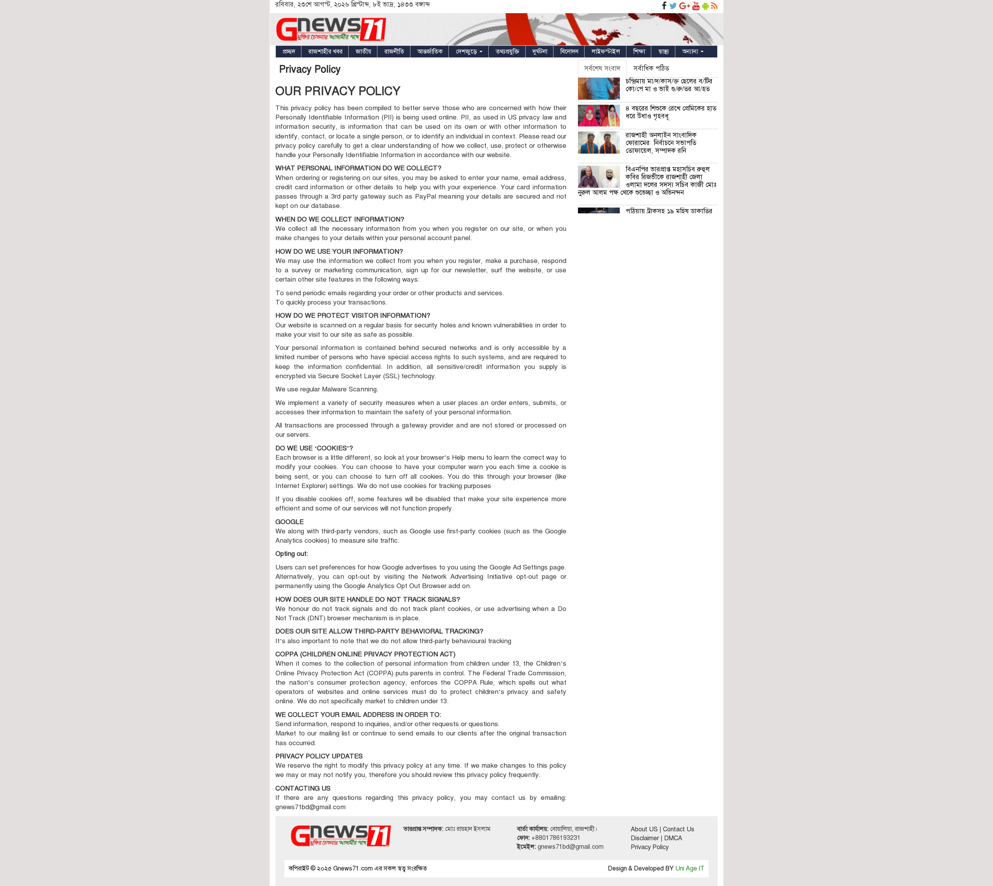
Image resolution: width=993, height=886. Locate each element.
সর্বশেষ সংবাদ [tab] (602, 68)
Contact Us (678, 829)
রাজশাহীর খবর (325, 51)
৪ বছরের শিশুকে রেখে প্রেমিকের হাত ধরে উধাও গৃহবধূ (671, 112)
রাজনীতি (394, 51)
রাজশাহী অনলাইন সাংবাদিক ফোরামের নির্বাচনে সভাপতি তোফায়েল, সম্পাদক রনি (661, 143)
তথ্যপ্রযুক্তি (507, 51)
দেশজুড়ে (467, 51)
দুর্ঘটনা (540, 51)
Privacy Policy (310, 69)
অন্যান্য (691, 51)
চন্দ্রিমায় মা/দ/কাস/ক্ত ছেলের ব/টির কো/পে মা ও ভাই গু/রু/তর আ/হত (669, 85)
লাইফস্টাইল (606, 51)
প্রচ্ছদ (289, 51)
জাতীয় (363, 51)
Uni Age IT (689, 868)
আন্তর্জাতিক (430, 51)
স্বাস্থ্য (663, 51)
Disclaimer (645, 838)
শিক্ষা (639, 51)
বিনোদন (569, 51)
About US (644, 829)
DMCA (673, 838)
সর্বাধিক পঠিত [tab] (651, 68)
